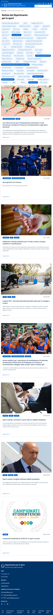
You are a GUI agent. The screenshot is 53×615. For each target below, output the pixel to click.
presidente (28, 356)
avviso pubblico (7, 356)
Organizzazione (5, 586)
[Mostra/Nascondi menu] (2, 5)
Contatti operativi (5, 583)
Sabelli (11, 415)
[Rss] (50, 3)
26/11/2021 (46, 237)
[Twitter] (45, 3)
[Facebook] (42, 3)
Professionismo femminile (9, 119)
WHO (5, 297)
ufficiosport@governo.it (7, 592)
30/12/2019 (46, 356)
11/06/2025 (46, 118)
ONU (9, 297)
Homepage (3, 10)
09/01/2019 (46, 534)
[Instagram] (48, 3)
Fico (16, 475)
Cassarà (16, 415)
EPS (11, 237)
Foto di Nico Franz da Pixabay (18, 178)
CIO (13, 297)
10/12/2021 (46, 178)
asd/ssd (16, 237)
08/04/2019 (46, 475)
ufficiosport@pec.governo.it (10, 595)
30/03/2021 (46, 297)
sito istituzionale (7, 178)
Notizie (18, 119)
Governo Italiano (4, 1)
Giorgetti (5, 415)
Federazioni (6, 237)
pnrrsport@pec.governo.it (13, 598)
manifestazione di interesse (17, 356)
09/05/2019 (46, 415)
